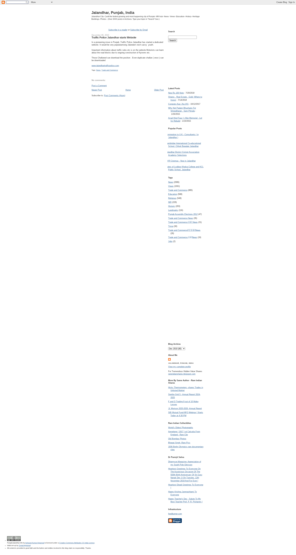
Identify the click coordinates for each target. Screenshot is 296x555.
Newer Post (97, 90)
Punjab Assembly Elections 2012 (183, 214)
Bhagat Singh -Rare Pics (179, 443)
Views (171, 186)
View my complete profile (179, 367)
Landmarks (173, 210)
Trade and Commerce (109, 70)
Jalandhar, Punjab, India (112, 12)
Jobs (170, 241)
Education (172, 194)
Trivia (170, 226)
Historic (171, 206)
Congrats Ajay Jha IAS (178, 104)
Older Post (159, 90)
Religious (172, 198)
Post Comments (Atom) (114, 95)
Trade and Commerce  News (183, 222)
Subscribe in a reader (117, 30)
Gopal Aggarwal (25, 545)
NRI (170, 202)
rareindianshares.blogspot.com (181, 374)
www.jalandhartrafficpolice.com (105, 65)
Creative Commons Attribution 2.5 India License (77, 543)
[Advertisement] (128, 102)
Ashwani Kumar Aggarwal (34, 543)
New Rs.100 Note (176, 93)
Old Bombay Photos (177, 439)
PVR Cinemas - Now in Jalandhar (181, 161)
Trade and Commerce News (184, 230)
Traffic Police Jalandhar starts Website (114, 37)
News (98, 70)
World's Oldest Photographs (180, 427)
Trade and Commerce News (180, 218)
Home (128, 90)
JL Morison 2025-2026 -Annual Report (185, 408)
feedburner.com (175, 514)
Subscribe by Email (139, 30)
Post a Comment (99, 85)
